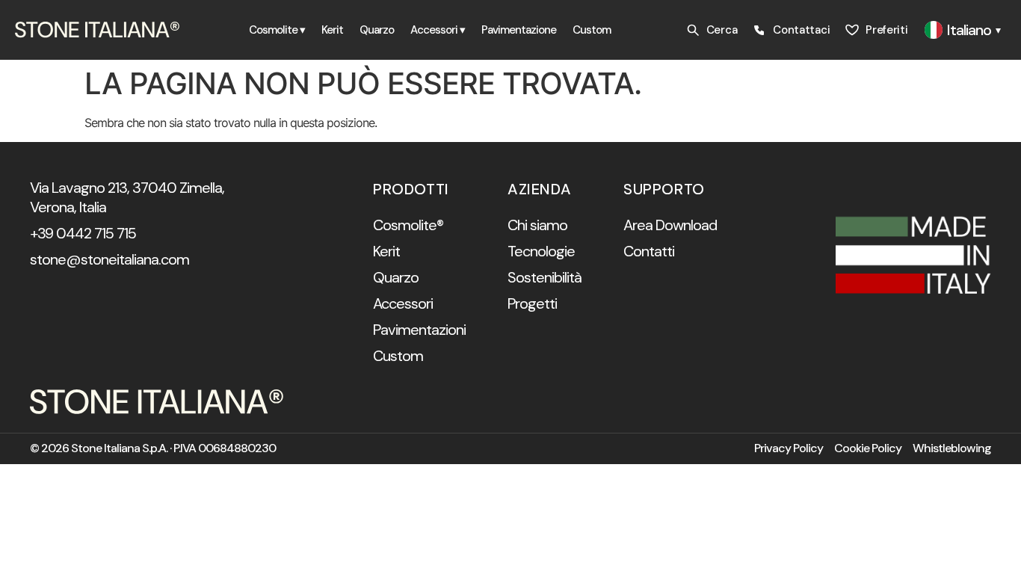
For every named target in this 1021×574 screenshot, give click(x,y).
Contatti (648, 251)
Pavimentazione (518, 29)
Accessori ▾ (437, 29)
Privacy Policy (788, 448)
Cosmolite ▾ (277, 29)
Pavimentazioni (419, 329)
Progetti (532, 303)
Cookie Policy (867, 448)
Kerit (332, 29)
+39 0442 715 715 (83, 233)
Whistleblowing (952, 448)
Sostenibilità (545, 277)
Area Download (670, 225)
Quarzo (377, 29)
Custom (592, 29)
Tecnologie (541, 251)
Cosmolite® (408, 225)
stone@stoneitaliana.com (109, 259)
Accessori (403, 303)
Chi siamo (537, 225)
